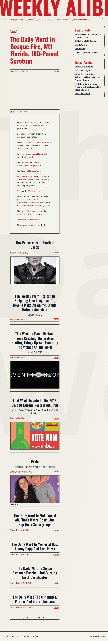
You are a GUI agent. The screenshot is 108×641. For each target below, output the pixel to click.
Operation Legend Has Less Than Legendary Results (86, 36)
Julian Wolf (14, 253)
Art (39, 19)
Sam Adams (14, 71)
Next (44, 617)
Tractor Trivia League (82, 70)
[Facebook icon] (17, 112)
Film (21, 19)
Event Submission (80, 19)
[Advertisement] (34, 91)
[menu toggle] (4, 19)
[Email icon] (27, 112)
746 (38, 617)
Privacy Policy (8, 636)
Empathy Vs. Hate (81, 45)
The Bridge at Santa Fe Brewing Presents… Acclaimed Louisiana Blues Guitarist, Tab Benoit (88, 87)
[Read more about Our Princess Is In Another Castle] (34, 271)
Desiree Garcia (15, 583)
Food (48, 19)
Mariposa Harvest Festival (84, 66)
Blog (13, 31)
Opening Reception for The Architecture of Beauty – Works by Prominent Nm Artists (87, 77)
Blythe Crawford (15, 472)
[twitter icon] (20, 112)
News (13, 19)
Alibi (11, 319)
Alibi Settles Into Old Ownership (86, 41)
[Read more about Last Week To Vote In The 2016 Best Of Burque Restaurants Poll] (34, 437)
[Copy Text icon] (24, 112)
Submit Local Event (31, 636)
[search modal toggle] (102, 19)
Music (30, 19)
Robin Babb (14, 530)
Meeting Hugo (80, 48)
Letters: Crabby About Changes (86, 52)
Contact (19, 636)
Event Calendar (62, 19)
